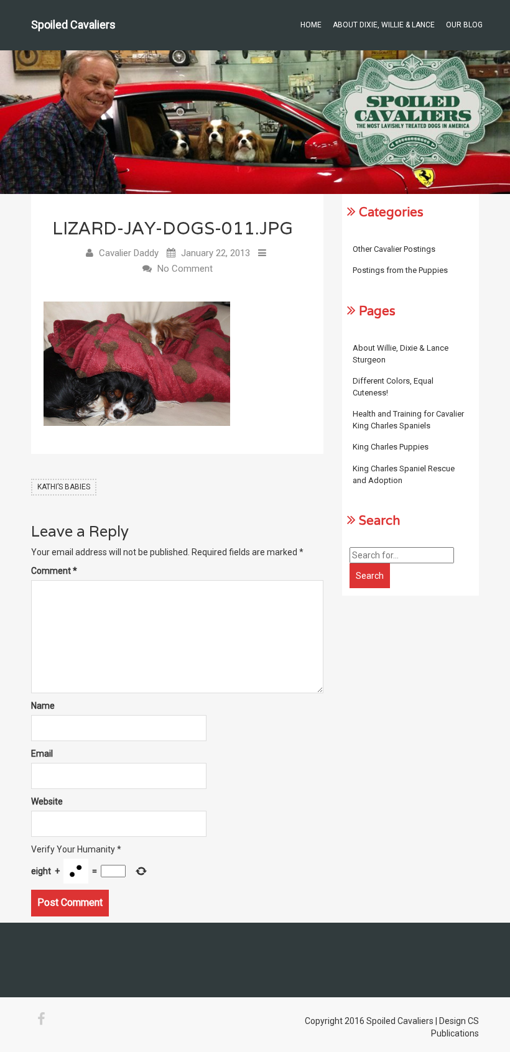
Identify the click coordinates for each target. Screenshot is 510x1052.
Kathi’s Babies (63, 486)
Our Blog (464, 25)
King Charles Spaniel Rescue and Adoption (404, 474)
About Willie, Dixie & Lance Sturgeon (400, 353)
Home (311, 25)
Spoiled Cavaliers (73, 24)
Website (47, 801)
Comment (54, 571)
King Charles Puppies (391, 446)
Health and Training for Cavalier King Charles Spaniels (408, 419)
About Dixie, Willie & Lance (384, 25)
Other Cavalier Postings (394, 249)
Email (42, 754)
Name (43, 706)
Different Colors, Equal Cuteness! (393, 386)
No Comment (185, 268)
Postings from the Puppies (400, 270)
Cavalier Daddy (129, 253)
